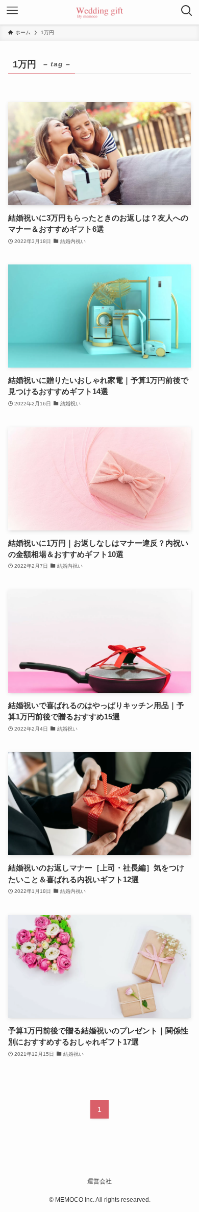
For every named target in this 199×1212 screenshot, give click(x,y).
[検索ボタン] (187, 12)
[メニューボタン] (12, 12)
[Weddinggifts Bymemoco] (99, 12)
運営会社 (99, 1181)
